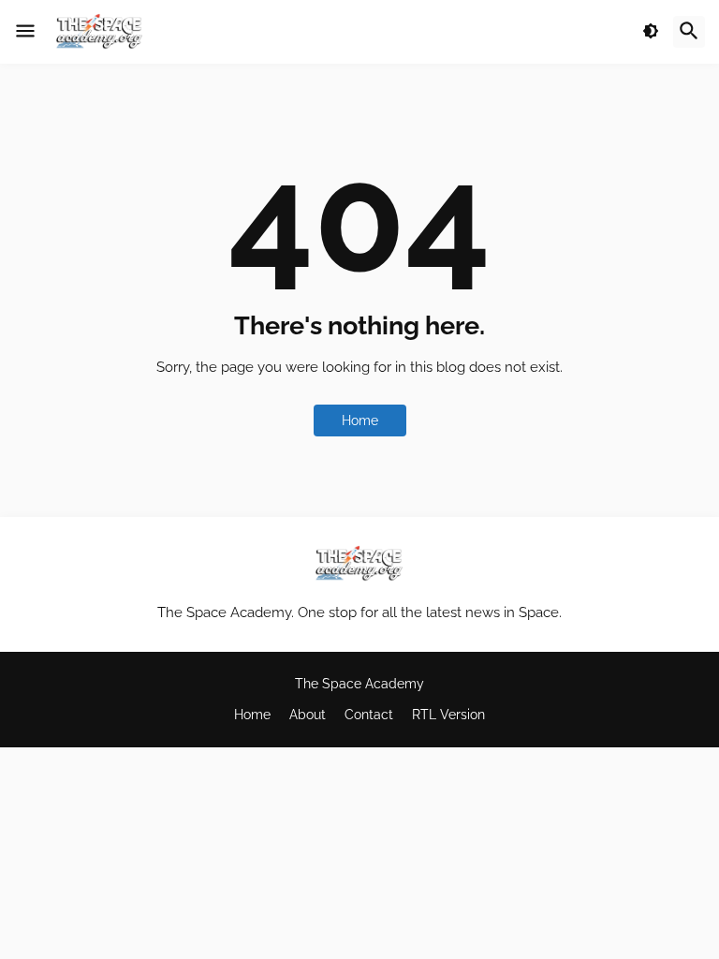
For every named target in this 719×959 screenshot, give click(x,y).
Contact (369, 714)
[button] (25, 32)
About (307, 714)
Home (360, 420)
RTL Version (448, 714)
